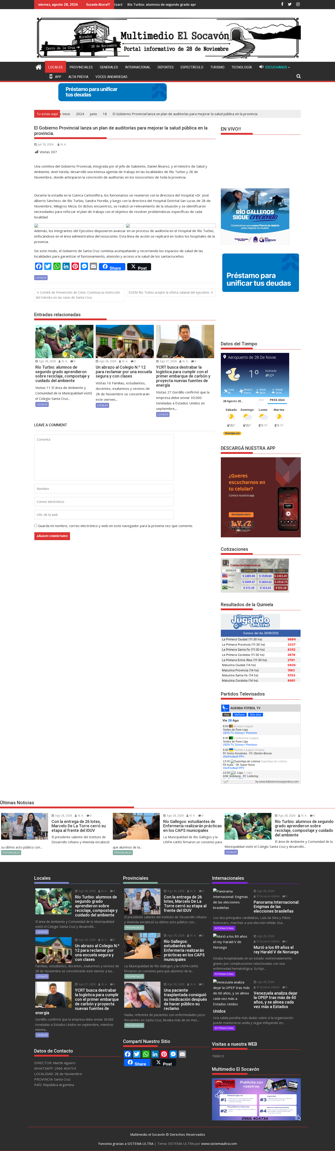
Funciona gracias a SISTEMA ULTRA (125, 1143)
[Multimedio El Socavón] (39, 66)
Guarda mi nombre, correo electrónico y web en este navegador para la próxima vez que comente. (115, 525)
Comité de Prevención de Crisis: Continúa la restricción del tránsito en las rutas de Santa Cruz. (78, 295)
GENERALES (109, 67)
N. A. (64, 144)
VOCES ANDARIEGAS (111, 77)
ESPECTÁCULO (192, 67)
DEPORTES (166, 67)
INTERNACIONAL (138, 67)
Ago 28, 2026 (47, 361)
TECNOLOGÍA (242, 67)
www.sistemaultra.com (219, 1143)
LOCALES (55, 67)
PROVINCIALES (81, 67)
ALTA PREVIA (78, 77)
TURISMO (217, 67)
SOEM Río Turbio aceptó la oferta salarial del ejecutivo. (169, 292)
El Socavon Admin (268, 896)
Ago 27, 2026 (168, 361)
